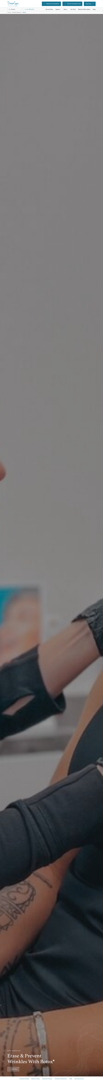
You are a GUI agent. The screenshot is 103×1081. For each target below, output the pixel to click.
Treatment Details (24, 1078)
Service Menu (49, 9)
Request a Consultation (52, 3)
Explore (58, 9)
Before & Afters (35, 1078)
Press (65, 9)
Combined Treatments (61, 1078)
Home (9, 12)
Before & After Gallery (84, 9)
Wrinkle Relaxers (16, 12)
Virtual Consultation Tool (74, 3)
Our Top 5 (73, 9)
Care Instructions (79, 1078)
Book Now (91, 4)
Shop (94, 9)
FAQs (70, 1078)
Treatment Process (47, 1078)
